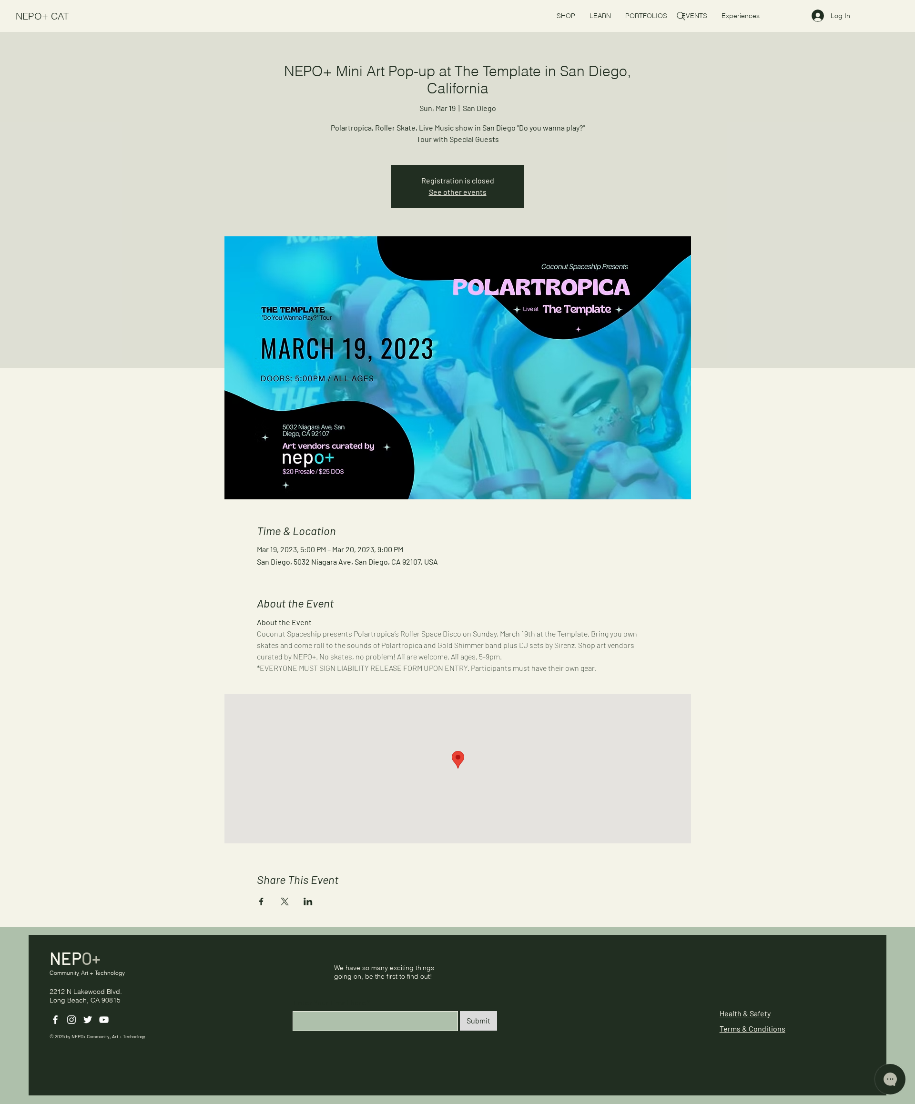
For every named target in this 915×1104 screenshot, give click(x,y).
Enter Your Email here (329, 1002)
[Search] (681, 16)
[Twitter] (87, 1019)
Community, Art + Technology (87, 972)
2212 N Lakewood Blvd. (86, 991)
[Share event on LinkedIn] (308, 901)
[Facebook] (55, 1019)
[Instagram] (71, 1019)
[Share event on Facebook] (261, 901)
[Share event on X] (284, 901)
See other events (458, 191)
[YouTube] (104, 1019)
